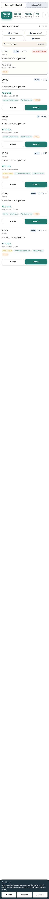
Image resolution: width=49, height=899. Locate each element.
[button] (24, 62)
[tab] (13, 5)
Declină (24, 894)
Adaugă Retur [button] (37, 5)
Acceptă (39, 894)
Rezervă (36, 107)
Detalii (13, 107)
